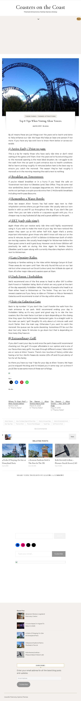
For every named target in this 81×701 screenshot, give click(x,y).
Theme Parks (30, 116)
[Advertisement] (38, 38)
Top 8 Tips (47, 424)
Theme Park (20, 424)
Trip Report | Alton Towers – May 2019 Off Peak (60, 404)
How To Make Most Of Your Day (26, 421)
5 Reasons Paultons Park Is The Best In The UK (34, 644)
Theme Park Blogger (33, 424)
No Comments (40, 429)
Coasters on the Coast (40, 7)
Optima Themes (22, 697)
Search (60, 536)
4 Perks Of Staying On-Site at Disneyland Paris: (35, 634)
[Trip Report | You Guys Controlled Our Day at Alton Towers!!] (74, 435)
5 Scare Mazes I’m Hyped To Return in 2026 (35, 625)
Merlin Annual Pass (45, 421)
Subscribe (59, 554)
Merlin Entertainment (61, 421)
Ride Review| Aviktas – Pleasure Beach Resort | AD (35, 654)
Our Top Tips (9, 424)
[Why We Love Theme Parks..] (7, 435)
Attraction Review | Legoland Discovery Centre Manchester (35, 615)
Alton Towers (9, 421)
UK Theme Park (58, 424)
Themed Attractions (47, 116)
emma (46, 126)
